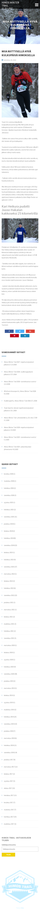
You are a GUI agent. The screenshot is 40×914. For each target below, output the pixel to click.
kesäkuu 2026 (8, 474)
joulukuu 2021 (8, 602)
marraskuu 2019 (9, 688)
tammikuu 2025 (9, 517)
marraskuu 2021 (9, 610)
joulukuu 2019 (8, 681)
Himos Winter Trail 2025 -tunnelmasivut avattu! (20, 437)
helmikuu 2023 (9, 560)
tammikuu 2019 (9, 724)
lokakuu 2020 (8, 652)
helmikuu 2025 (9, 510)
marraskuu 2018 (9, 738)
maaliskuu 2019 (9, 710)
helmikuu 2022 (9, 588)
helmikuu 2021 (9, 631)
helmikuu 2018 (9, 745)
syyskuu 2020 (8, 660)
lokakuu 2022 (8, 581)
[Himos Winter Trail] (20, 886)
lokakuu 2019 (8, 695)
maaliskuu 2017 (9, 824)
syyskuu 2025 (8, 502)
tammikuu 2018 (9, 752)
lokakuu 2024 (8, 531)
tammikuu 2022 (9, 595)
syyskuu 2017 (8, 781)
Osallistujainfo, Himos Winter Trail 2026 (17, 401)
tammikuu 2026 (9, 495)
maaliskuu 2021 (9, 624)
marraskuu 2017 (9, 767)
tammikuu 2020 (9, 674)
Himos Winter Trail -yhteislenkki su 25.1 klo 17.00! (20, 418)
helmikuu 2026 (9, 488)
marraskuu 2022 (9, 574)
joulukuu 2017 (8, 760)
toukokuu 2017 (9, 810)
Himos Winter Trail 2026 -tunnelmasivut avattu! (20, 382)
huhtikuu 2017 (9, 817)
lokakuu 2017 (8, 774)
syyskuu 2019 (8, 702)
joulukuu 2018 (8, 731)
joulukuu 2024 (8, 524)
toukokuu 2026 (9, 481)
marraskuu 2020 (9, 645)
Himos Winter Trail (10, 4)
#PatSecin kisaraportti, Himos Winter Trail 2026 (20, 391)
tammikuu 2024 (9, 545)
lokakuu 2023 (8, 552)
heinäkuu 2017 (9, 795)
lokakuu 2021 (8, 617)
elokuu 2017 (8, 788)
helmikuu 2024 (9, 538)
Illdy (22, 908)
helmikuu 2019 (9, 717)
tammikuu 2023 (9, 567)
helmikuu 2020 (9, 667)
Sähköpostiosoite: (9, 845)
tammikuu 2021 (9, 638)
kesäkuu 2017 (8, 802)
